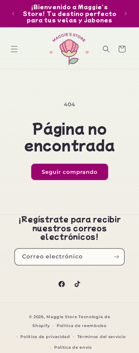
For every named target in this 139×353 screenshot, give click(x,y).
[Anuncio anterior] (13, 13)
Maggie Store (61, 316)
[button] (14, 49)
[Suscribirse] (116, 257)
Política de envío (73, 347)
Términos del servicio (101, 336)
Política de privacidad (45, 336)
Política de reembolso (82, 325)
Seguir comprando (70, 172)
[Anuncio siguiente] (126, 13)
